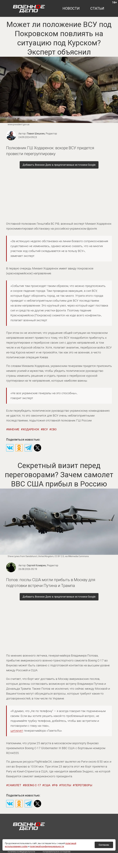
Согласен (104, 844)
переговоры (83, 785)
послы (66, 785)
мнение (13, 429)
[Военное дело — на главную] (29, 8)
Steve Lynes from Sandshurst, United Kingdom (31, 556)
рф (56, 785)
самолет (14, 785)
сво (54, 429)
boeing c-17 (33, 785)
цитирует (16, 730)
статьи (97, 8)
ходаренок (31, 429)
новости (71, 8)
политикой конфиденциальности (47, 846)
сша (47, 785)
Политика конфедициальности (21, 852)
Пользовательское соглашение (57, 852)
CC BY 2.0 (59, 556)
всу (45, 429)
